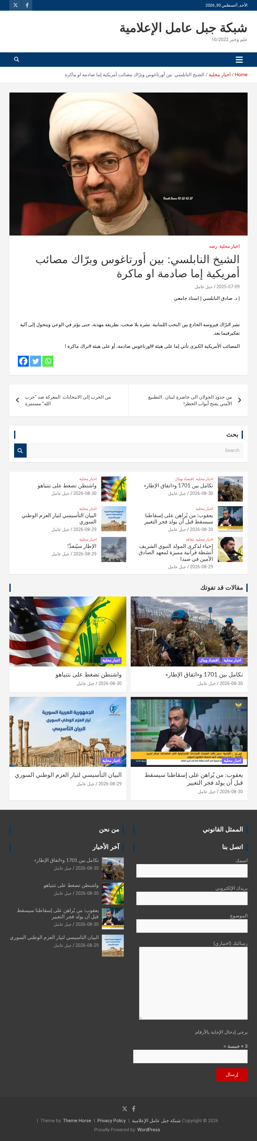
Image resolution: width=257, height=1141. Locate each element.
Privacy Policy (111, 1120)
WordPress (148, 1130)
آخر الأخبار (106, 847)
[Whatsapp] (47, 361)
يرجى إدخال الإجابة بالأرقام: (221, 1032)
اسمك (241, 860)
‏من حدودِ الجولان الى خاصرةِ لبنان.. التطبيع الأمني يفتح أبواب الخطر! (190, 400)
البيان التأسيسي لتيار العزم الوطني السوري (68, 775)
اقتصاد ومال (184, 479)
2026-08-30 (201, 493)
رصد (213, 246)
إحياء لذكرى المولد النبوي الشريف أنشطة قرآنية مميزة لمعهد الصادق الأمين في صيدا (176, 553)
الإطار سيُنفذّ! (82, 546)
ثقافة (190, 539)
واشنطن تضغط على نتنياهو (67, 485)
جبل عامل (204, 286)
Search (20, 450)
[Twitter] (35, 361)
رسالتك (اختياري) (230, 943)
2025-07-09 (228, 286)
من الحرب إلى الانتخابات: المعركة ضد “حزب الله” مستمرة (68, 400)
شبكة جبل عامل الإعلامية (183, 28)
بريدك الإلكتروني (231, 888)
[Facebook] (23, 361)
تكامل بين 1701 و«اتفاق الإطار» (178, 485)
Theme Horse (77, 1120)
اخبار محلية (229, 246)
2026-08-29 (85, 529)
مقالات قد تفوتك (221, 588)
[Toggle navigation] (239, 59)
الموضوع (239, 916)
